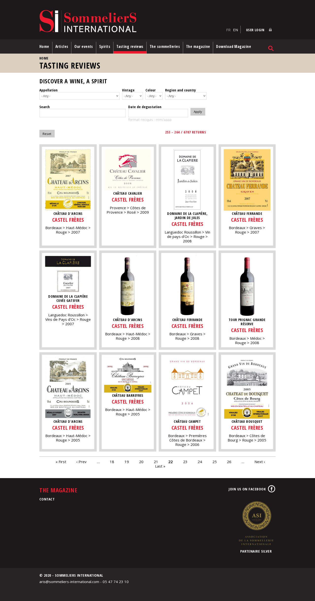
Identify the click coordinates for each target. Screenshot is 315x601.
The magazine (198, 46)
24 (200, 461)
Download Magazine (233, 46)
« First (61, 461)
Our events (83, 46)
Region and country (180, 90)
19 (127, 461)
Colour (150, 90)
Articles (61, 46)
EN (235, 29)
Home (44, 46)
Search (44, 106)
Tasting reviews (129, 46)
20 (141, 461)
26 (229, 461)
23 (185, 461)
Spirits (104, 46)
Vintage (128, 90)
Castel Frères (68, 219)
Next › (259, 461)
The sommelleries (165, 46)
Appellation (48, 90)
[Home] (131, 21)
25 (214, 461)
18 (112, 461)
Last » (160, 465)
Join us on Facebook (247, 488)
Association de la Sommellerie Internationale (256, 523)
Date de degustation (144, 106)
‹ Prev (81, 461)
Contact (47, 499)
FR (228, 29)
